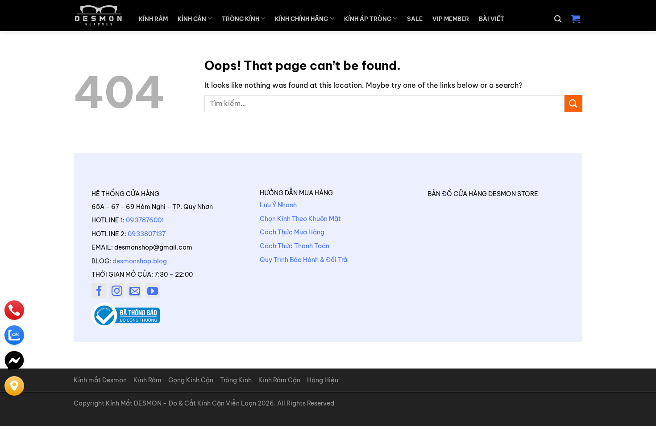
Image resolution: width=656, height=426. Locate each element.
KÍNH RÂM (153, 18)
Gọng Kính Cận (190, 380)
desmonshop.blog (139, 261)
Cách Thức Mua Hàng (292, 232)
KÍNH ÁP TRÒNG (367, 18)
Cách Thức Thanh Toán (294, 246)
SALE (415, 18)
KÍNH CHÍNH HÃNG (301, 18)
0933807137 (147, 234)
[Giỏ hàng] (575, 18)
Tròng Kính (236, 380)
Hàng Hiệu (322, 380)
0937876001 (145, 220)
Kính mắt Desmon (100, 380)
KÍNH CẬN (192, 18)
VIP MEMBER (450, 18)
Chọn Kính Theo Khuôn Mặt (300, 219)
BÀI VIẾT (491, 18)
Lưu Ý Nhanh (278, 205)
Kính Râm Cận (279, 380)
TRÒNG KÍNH (240, 18)
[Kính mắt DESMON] (98, 15)
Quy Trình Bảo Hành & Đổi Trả (303, 260)
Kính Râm (147, 380)
